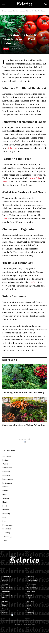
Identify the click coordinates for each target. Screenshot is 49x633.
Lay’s (4, 218)
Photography (7, 525)
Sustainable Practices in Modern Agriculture (23, 425)
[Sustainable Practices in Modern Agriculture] (24, 409)
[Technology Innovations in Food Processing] (24, 376)
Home (4, 11)
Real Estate (6, 529)
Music (4, 517)
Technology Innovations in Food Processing (23, 392)
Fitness (5, 491)
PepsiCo (6, 181)
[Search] (45, 4)
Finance (5, 487)
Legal (4, 506)
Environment (7, 483)
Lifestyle (5, 510)
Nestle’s (33, 282)
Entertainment (7, 479)
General (5, 498)
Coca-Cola (35, 178)
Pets (4, 521)
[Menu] (3, 4)
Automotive (6, 456)
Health (4, 502)
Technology (7, 536)
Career (5, 464)
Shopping (6, 533)
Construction (7, 468)
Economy (6, 471)
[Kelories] (24, 4)
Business (5, 460)
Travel (4, 540)
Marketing (6, 513)
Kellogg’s (12, 148)
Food (6, 49)
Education (6, 475)
